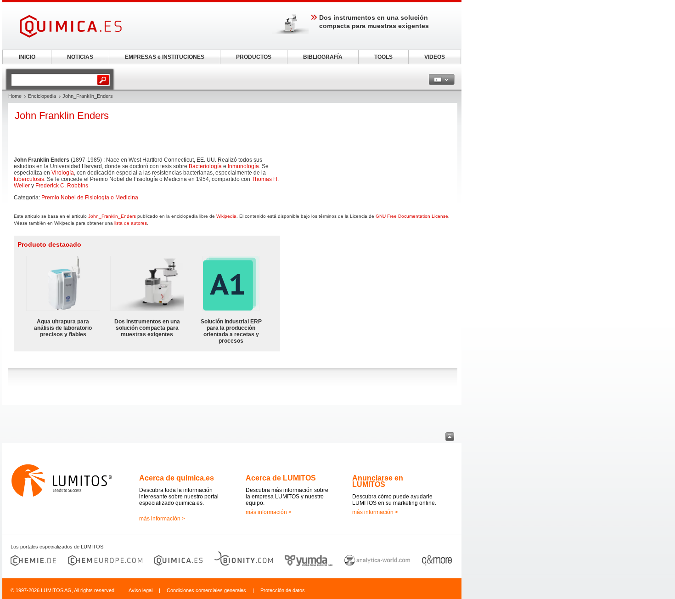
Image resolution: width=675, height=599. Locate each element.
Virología (62, 173)
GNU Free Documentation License (412, 216)
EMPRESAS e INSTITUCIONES (164, 57)
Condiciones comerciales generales (206, 590)
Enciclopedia (42, 96)
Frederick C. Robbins (61, 185)
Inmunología (243, 166)
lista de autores (130, 223)
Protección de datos (282, 590)
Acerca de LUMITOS (281, 478)
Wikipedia (226, 216)
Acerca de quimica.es (176, 478)
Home (15, 96)
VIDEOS (434, 57)
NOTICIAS (80, 57)
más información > (162, 518)
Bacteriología (205, 166)
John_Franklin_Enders (112, 216)
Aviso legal (140, 590)
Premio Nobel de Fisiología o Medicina (89, 197)
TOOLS (383, 57)
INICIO (27, 57)
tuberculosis (29, 179)
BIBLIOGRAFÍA (323, 57)
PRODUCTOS (253, 57)
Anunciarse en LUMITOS (377, 481)
